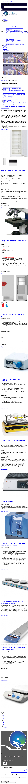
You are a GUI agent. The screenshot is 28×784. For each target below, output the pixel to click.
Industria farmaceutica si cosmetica (13, 40)
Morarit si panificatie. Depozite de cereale (15, 26)
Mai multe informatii (5, 781)
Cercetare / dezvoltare (10, 38)
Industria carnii (9, 29)
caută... (2, 6)
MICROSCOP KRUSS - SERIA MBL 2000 (13, 170)
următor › (5, 727)
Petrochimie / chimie (10, 43)
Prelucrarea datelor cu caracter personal (19, 772)
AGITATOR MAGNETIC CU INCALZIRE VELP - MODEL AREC (13, 648)
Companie (5, 20)
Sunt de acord (4, 782)
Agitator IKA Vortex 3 (7, 501)
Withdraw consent (11, 782)
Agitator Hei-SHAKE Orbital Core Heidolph (13, 440)
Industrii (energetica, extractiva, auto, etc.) (15, 44)
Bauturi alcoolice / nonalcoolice (13, 30)
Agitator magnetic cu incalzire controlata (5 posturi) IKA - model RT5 (13, 602)
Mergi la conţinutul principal (7, 1)
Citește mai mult (4, 129)
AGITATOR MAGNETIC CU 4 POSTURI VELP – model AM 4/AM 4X (13, 544)
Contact (5, 49)
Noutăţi (4, 46)
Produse (5, 45)
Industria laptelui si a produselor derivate (14, 28)
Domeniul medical (10, 41)
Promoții (5, 47)
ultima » (5, 728)
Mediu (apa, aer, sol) (10, 39)
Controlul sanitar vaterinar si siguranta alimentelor (16, 31)
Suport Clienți (6, 50)
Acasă (4, 19)
